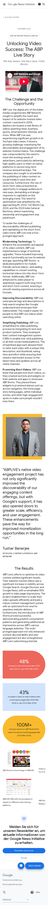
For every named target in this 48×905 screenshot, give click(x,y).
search (43, 4)
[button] (16, 899)
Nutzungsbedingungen (12, 884)
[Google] (8, 875)
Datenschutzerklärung (12, 880)
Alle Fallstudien (12, 17)
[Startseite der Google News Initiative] (21, 4)
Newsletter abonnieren (24, 850)
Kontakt (24, 858)
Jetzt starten (34, 865)
